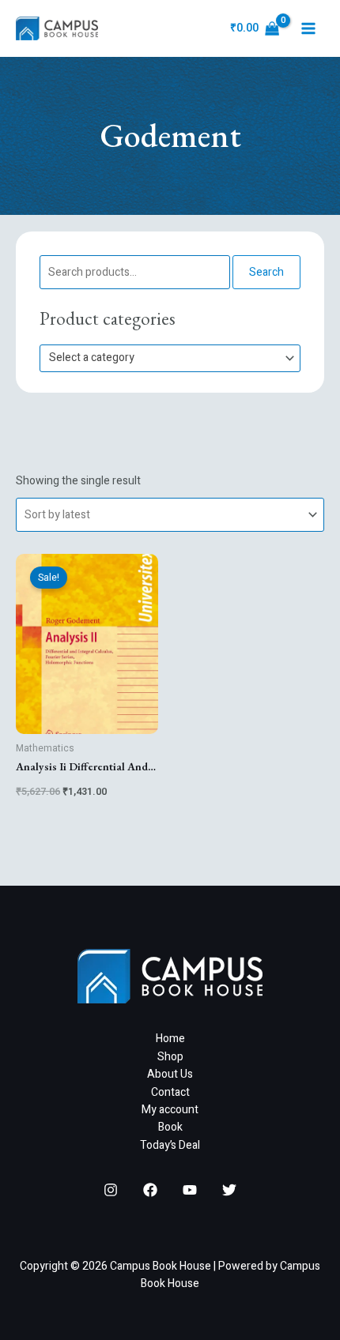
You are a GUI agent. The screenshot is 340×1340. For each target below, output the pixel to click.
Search (266, 272)
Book (170, 1127)
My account (170, 1109)
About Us (170, 1074)
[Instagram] (111, 1190)
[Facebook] (150, 1190)
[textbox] (163, 358)
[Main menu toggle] (308, 28)
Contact (170, 1092)
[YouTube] (190, 1190)
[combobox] (170, 358)
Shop (170, 1056)
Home (170, 1038)
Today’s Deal (170, 1145)
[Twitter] (229, 1190)
